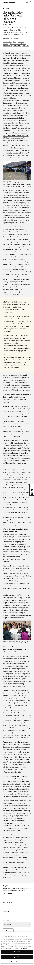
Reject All (17, 952)
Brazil (14, 41)
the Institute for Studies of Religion (15, 738)
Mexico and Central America (18, 43)
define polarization (14, 138)
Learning (6, 8)
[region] (17, 948)
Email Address (9, 893)
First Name (7, 902)
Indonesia (5, 43)
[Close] (32, 934)
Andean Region (7, 41)
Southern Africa (7, 45)
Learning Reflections (11, 38)
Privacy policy (23, 948)
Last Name (7, 911)
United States (17, 45)
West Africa (25, 45)
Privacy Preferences (17, 962)
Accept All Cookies (17, 957)
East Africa (21, 41)
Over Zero (16, 728)
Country (6, 920)
